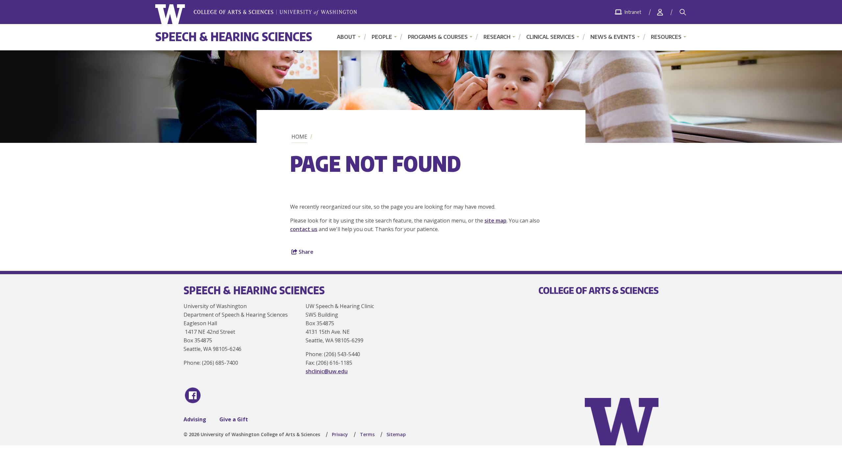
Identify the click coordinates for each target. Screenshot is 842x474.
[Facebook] (193, 395)
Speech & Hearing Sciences (233, 36)
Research (496, 37)
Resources (666, 37)
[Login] (660, 12)
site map (495, 220)
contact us (303, 229)
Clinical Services (550, 37)
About (346, 37)
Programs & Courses (438, 37)
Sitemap (396, 434)
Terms (367, 434)
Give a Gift (233, 419)
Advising (195, 419)
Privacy (340, 434)
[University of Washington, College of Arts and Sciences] (256, 14)
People (382, 37)
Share (305, 251)
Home (299, 136)
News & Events (612, 37)
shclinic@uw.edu (327, 371)
